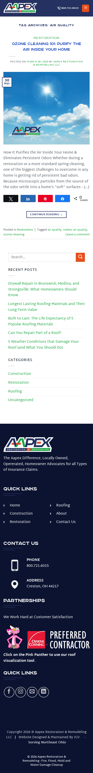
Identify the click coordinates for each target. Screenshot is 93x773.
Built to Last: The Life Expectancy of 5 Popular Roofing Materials (40, 321)
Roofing (15, 391)
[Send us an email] (32, 692)
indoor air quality (75, 230)
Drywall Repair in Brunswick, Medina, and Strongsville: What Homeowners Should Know (43, 290)
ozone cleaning (13, 234)
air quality (55, 230)
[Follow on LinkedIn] (43, 692)
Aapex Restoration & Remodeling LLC (58, 63)
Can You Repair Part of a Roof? (34, 333)
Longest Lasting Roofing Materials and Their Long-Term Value (46, 307)
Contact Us (66, 522)
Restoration (46, 38)
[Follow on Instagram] (20, 692)
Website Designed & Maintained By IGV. (50, 737)
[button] (85, 8)
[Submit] (80, 257)
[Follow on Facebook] (9, 692)
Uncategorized (20, 400)
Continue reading (46, 214)
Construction (19, 374)
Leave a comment (77, 234)
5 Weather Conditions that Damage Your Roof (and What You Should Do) (43, 345)
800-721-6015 (70, 8)
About (61, 514)
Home (15, 505)
